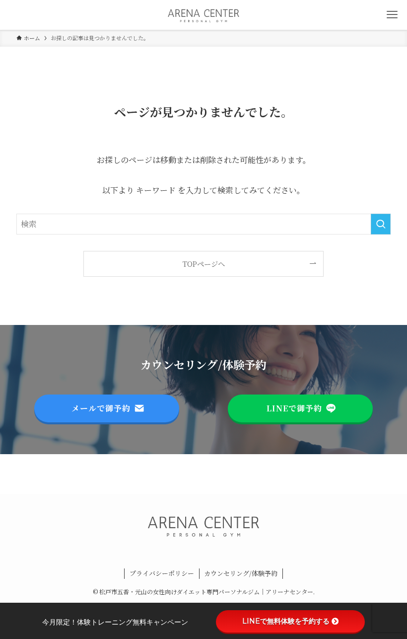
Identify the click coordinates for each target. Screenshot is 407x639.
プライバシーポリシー (162, 573)
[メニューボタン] (392, 15)
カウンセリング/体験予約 (240, 573)
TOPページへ (204, 263)
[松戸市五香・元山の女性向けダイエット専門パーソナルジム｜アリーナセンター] (203, 15)
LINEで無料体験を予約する (286, 621)
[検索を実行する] (381, 224)
